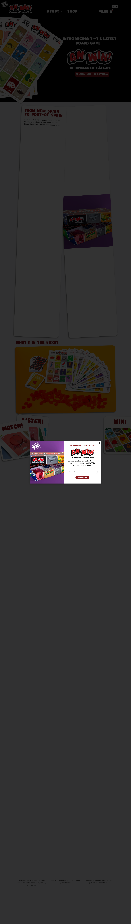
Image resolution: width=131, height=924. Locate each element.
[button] (98, 443)
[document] (65, 462)
